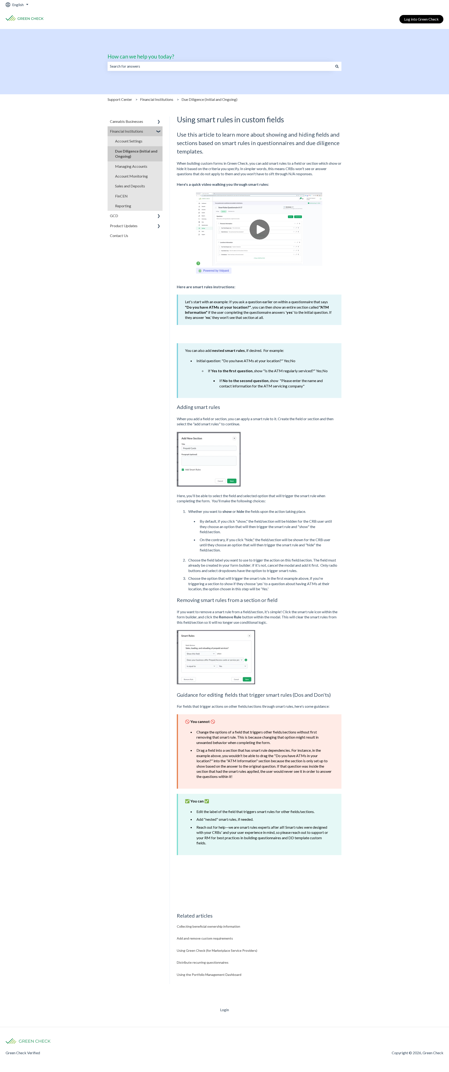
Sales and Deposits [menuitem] (130, 186)
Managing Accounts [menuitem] (131, 166)
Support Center (120, 99)
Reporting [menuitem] (123, 206)
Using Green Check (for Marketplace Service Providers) (217, 950)
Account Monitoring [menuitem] (131, 176)
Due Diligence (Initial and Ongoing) (209, 99)
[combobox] (220, 66)
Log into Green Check (421, 19)
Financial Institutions (156, 99)
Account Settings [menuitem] (128, 141)
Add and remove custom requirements (205, 938)
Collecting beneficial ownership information (208, 926)
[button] (159, 122)
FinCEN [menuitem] (121, 196)
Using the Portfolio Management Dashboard (209, 975)
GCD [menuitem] (114, 215)
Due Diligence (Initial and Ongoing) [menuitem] (136, 153)
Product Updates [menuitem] (124, 225)
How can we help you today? (141, 56)
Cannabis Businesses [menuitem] (126, 121)
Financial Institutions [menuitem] (126, 131)
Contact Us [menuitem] (119, 235)
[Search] (337, 66)
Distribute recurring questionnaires (202, 962)
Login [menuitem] (224, 1009)
